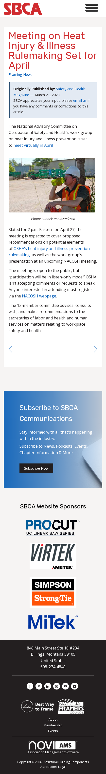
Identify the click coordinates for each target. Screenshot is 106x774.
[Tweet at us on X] (38, 686)
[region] (95, 349)
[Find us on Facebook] (30, 686)
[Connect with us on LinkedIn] (47, 686)
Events (53, 731)
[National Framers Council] (71, 706)
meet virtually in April (33, 145)
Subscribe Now (36, 468)
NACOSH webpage (39, 296)
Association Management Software (53, 752)
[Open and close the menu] (72, 7)
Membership (53, 725)
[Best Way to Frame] (38, 706)
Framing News (20, 74)
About (53, 719)
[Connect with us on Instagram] (56, 686)
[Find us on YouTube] (65, 686)
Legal (62, 767)
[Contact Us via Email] (74, 686)
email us (80, 100)
